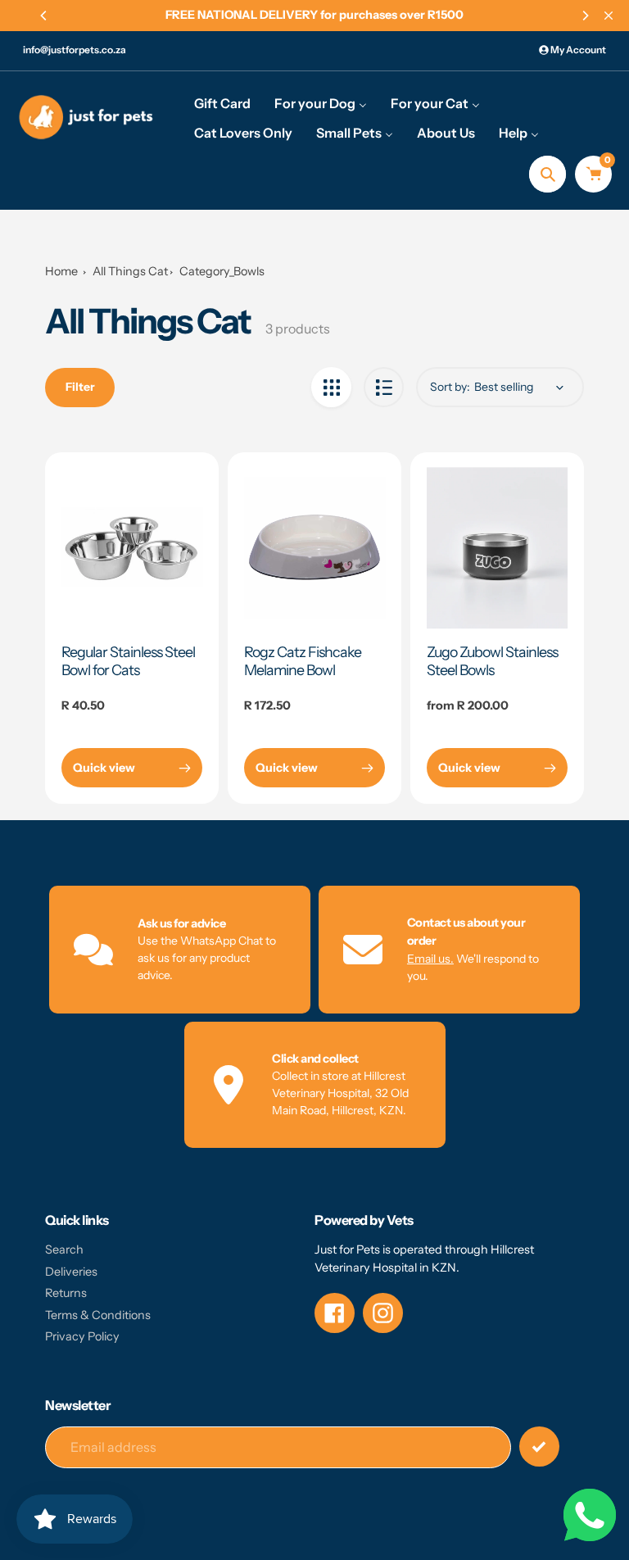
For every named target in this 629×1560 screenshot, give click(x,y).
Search (64, 1249)
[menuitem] (222, 102)
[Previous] (44, 15)
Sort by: (450, 386)
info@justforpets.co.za (74, 49)
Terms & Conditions (98, 1315)
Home (61, 271)
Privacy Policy (82, 1336)
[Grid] (331, 387)
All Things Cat (130, 271)
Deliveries (71, 1271)
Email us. (430, 958)
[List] (384, 387)
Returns (66, 1293)
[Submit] (539, 1446)
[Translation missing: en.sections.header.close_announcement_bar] (608, 15)
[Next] (585, 15)
